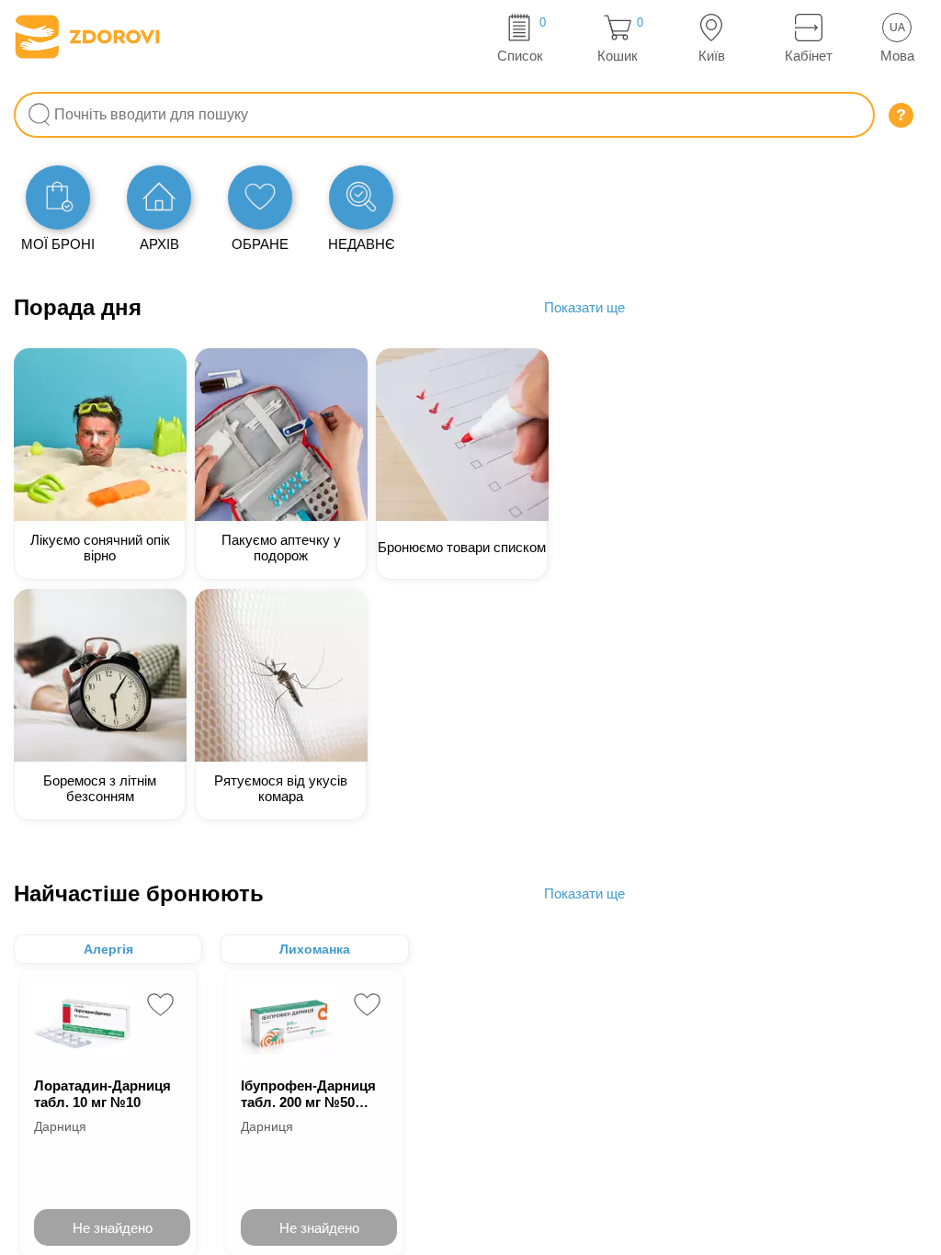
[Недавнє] (361, 197)
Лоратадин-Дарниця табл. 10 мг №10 (102, 1094)
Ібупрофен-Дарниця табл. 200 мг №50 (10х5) (308, 1094)
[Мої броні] (58, 197)
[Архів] (159, 197)
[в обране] (160, 1004)
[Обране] (260, 197)
